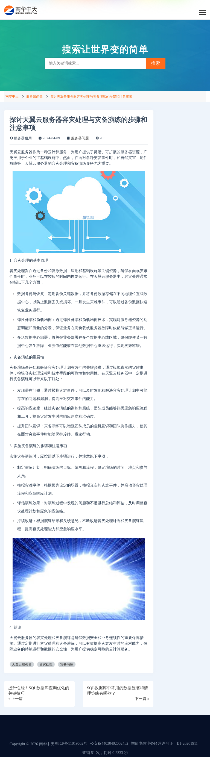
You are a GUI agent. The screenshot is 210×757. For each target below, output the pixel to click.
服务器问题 (34, 97)
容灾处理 (45, 664)
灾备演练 (66, 664)
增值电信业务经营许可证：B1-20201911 (164, 743)
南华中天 (12, 96)
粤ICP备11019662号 (70, 743)
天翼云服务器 (22, 664)
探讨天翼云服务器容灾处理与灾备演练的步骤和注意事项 (91, 97)
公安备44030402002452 (109, 743)
